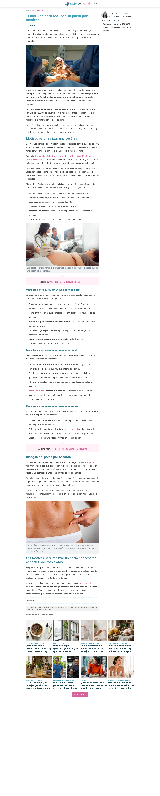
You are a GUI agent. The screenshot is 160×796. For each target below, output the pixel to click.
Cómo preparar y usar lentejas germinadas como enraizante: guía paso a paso (38, 685)
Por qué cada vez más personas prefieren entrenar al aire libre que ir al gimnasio (66, 685)
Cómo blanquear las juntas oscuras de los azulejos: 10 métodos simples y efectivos (92, 648)
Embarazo (39, 10)
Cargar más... (80, 694)
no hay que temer (87, 583)
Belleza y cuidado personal (119, 680)
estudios (90, 462)
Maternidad (30, 10)
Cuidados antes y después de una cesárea (68, 282)
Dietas (83, 680)
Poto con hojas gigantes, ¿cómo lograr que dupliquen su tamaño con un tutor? (65, 648)
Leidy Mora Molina (124, 16)
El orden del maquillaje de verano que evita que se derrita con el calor (121, 685)
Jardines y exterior (61, 643)
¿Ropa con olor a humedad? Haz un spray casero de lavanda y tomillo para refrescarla (38, 648)
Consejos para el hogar (35, 643)
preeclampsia (73, 429)
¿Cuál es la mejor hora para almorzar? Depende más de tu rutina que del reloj (94, 685)
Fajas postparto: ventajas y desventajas (71, 449)
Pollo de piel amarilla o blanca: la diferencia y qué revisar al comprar (120, 648)
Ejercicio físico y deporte (63, 680)
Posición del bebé (37, 391)
